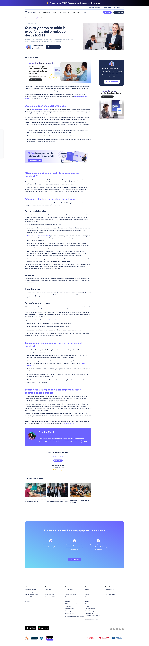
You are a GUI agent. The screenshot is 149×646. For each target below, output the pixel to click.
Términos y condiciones (71, 611)
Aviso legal (68, 606)
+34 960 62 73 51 (119, 7)
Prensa (87, 594)
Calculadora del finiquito (91, 613)
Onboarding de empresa (31, 594)
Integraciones (28, 601)
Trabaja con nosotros (70, 594)
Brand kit (87, 592)
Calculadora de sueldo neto (92, 615)
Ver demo (107, 12)
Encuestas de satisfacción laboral (38, 236)
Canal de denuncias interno (72, 599)
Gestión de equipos (34, 18)
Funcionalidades (44, 12)
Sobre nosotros (76, 12)
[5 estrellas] (62, 456)
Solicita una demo (110, 594)
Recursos (62, 12)
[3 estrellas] (58, 456)
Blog (26, 18)
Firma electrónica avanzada (32, 596)
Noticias (87, 606)
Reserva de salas (29, 599)
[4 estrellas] (60, 456)
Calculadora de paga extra (92, 611)
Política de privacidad (71, 603)
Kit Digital (87, 589)
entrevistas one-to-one (52, 320)
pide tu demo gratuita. (68, 423)
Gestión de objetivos (30, 592)
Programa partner (69, 596)
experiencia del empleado (40, 110)
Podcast (87, 599)
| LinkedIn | (53, 435)
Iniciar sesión (107, 7)
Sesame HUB (108, 592)
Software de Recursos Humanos (53, 599)
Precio (69, 12)
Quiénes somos (69, 589)
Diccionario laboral (90, 608)
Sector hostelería (49, 592)
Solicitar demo (54, 47)
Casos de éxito (69, 592)
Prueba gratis (119, 12)
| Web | (58, 435)
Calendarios (88, 603)
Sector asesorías (49, 594)
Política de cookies (70, 608)
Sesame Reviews (69, 613)
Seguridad (67, 601)
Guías (86, 596)
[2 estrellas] (55, 456)
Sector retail (48, 589)
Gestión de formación (30, 589)
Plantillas (87, 601)
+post (61, 435)
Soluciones (54, 12)
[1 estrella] (53, 456)
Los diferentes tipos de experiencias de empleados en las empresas (79, 500)
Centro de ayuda (109, 589)
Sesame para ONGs (50, 596)
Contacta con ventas (94, 7)
